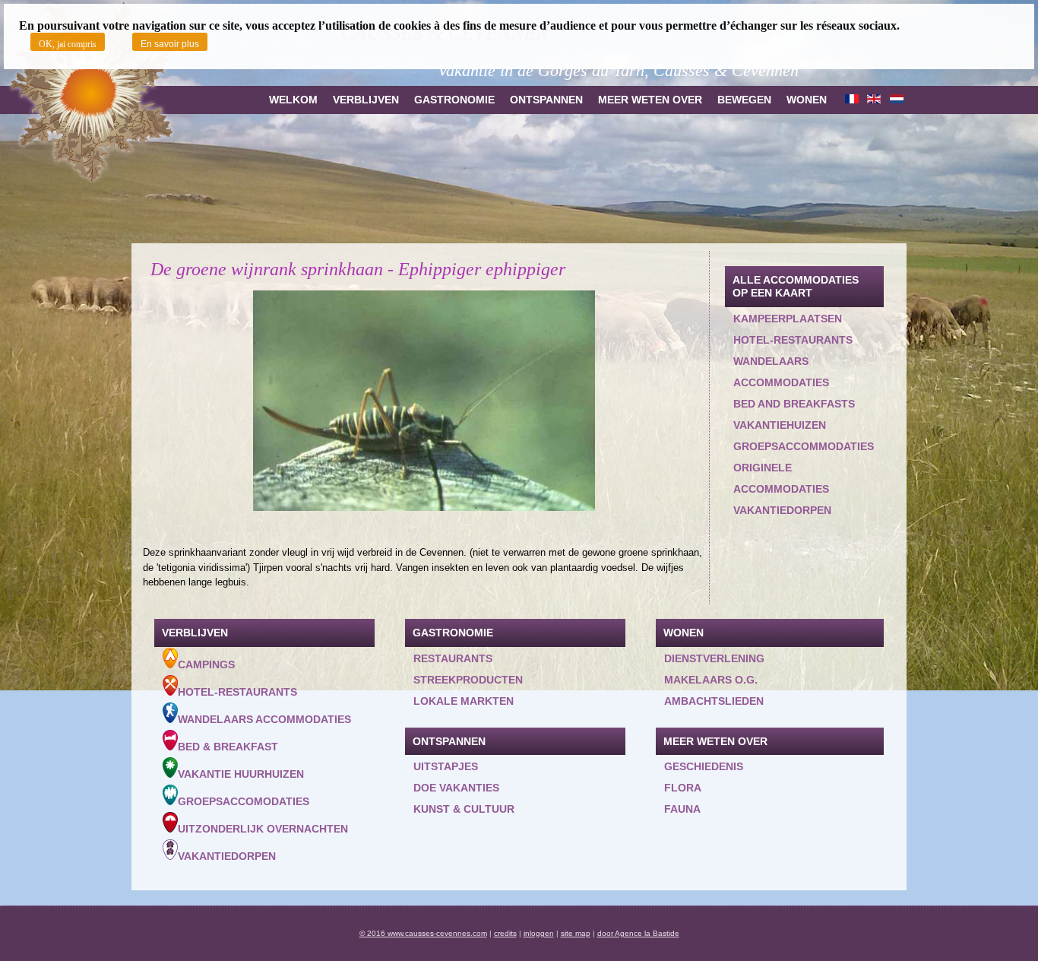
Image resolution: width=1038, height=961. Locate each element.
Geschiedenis (703, 766)
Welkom (293, 100)
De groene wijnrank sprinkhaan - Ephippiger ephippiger (357, 269)
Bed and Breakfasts (794, 404)
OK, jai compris (68, 44)
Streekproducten (468, 680)
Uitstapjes (445, 766)
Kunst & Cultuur (463, 809)
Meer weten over (650, 100)
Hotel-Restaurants (237, 692)
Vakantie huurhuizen (241, 774)
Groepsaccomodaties (243, 801)
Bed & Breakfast (228, 747)
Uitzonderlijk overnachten (263, 829)
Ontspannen (546, 100)
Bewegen (744, 100)
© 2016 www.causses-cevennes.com (423, 933)
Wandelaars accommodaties (781, 372)
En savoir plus (170, 44)
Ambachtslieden (714, 701)
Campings (206, 664)
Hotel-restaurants (793, 340)
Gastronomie (454, 100)
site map (575, 933)
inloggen (539, 933)
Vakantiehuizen (779, 425)
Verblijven (366, 100)
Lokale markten (463, 701)
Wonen (806, 100)
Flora (682, 788)
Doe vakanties (456, 788)
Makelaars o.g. (711, 680)
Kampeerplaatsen (787, 318)
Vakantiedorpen (782, 510)
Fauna (682, 809)
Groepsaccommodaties (803, 446)
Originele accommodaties (781, 478)
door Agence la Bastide (638, 933)
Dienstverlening (714, 658)
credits (505, 933)
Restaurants (452, 658)
